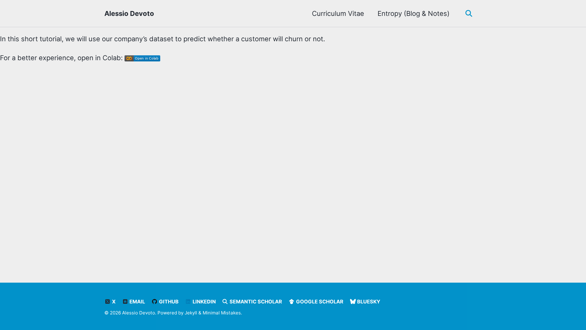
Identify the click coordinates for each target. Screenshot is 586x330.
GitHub (168, 302)
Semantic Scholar (255, 302)
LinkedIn (203, 302)
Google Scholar (319, 302)
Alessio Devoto (129, 13)
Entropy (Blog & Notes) (414, 13)
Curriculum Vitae (338, 13)
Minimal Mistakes (222, 313)
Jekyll (191, 313)
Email (136, 302)
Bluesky (368, 302)
